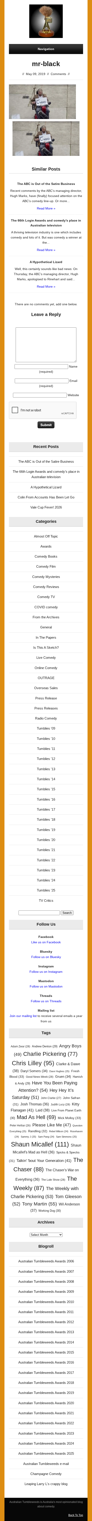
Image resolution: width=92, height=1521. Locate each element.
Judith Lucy (60, 1104)
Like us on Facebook (46, 942)
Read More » (46, 208)
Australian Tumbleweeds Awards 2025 (46, 1453)
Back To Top (75, 1515)
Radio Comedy (46, 718)
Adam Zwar (20, 1046)
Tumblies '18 (46, 819)
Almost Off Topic (46, 536)
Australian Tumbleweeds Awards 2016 (46, 1362)
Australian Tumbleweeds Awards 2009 (46, 1291)
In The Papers (46, 637)
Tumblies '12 (46, 759)
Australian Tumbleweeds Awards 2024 (46, 1443)
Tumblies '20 (46, 840)
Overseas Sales (46, 688)
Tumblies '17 (46, 809)
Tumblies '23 (46, 870)
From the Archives (46, 617)
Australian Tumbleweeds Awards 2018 (46, 1383)
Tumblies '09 (46, 728)
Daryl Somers (34, 1071)
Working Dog (49, 1210)
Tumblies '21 (46, 850)
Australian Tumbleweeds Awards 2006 (46, 1261)
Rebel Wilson (58, 1131)
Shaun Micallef (40, 1144)
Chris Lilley (33, 1063)
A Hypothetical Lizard (46, 487)
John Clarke (51, 1098)
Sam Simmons (66, 1136)
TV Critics (46, 900)
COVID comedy (46, 607)
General (46, 627)
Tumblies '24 (46, 880)
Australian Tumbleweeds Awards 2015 (46, 1352)
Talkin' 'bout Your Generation (44, 1161)
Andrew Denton (44, 1046)
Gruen (63, 1076)
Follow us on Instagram (46, 971)
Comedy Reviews (46, 587)
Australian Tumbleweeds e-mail (46, 1464)
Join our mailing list (23, 1016)
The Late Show (53, 1179)
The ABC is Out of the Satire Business (46, 461)
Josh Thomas (34, 1104)
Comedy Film (46, 566)
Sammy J (28, 1136)
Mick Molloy (69, 1118)
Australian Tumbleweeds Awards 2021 (46, 1413)
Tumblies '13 (46, 769)
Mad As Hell (36, 1117)
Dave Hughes (59, 1071)
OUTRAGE (46, 678)
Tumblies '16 (46, 799)
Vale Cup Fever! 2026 (46, 507)
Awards (46, 546)
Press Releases (46, 708)
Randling (37, 1131)
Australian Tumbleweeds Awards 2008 (46, 1281)
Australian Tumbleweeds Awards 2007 (46, 1271)
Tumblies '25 (46, 890)
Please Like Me (51, 1125)
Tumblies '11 (46, 749)
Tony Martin (39, 1203)
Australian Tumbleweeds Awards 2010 (46, 1302)
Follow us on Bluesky (46, 957)
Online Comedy (46, 668)
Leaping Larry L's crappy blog (46, 1484)
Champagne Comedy (46, 1474)
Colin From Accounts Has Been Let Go (46, 497)
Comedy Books (46, 556)
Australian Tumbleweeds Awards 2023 (46, 1433)
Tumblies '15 (46, 789)
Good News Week (39, 1076)
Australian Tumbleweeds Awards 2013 (46, 1332)
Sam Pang (46, 1136)
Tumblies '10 (46, 739)
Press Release (46, 698)
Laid (43, 1110)
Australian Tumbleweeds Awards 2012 (46, 1322)
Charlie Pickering (50, 1054)
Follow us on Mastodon (46, 986)
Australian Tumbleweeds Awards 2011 (46, 1312)
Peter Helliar (20, 1125)
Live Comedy (46, 657)
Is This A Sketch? (46, 647)
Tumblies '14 (46, 779)
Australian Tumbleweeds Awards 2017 (46, 1373)
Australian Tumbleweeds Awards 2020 (46, 1403)
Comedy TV (46, 597)
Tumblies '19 (46, 830)
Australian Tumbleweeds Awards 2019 (46, 1393)
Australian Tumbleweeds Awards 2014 (46, 1342)
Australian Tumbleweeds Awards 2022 (46, 1423)
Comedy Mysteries (46, 577)
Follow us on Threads (46, 1001)
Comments (58, 74)
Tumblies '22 (46, 860)
